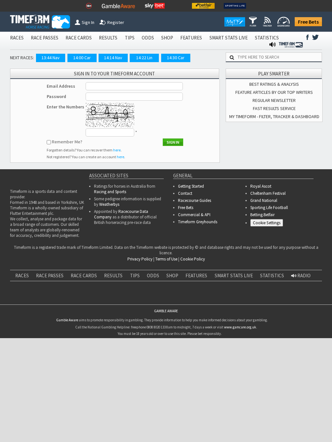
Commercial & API (194, 214)
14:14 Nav (113, 58)
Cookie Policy (192, 259)
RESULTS (108, 38)
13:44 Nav (51, 58)
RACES (17, 38)
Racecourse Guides (194, 200)
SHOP (167, 38)
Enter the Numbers (65, 107)
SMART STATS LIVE (228, 38)
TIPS (130, 38)
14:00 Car (82, 58)
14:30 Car (175, 58)
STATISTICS (267, 38)
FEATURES (191, 38)
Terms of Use (166, 259)
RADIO (303, 275)
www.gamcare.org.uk (240, 336)
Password (56, 96)
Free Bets (308, 21)
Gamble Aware (67, 329)
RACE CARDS (78, 38)
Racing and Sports (110, 191)
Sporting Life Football (269, 207)
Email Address (61, 86)
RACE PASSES (44, 38)
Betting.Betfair (262, 214)
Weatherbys (109, 204)
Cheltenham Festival (268, 193)
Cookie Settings (266, 223)
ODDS (148, 38)
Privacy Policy (139, 259)
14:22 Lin (144, 58)
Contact (185, 193)
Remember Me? (67, 142)
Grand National (263, 200)
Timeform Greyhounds (197, 222)
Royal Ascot (260, 186)
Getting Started (191, 186)
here (117, 150)
